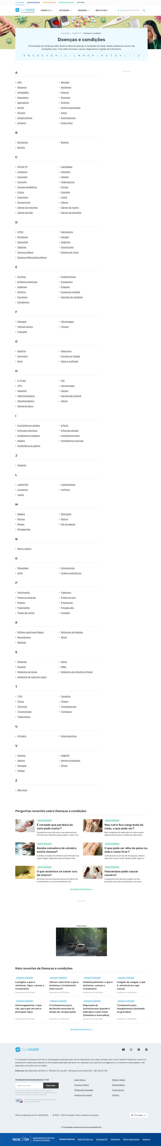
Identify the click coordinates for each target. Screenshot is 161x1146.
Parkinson (66, 592)
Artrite (20, 107)
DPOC (20, 232)
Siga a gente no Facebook (138, 1049)
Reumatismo (24, 637)
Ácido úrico (67, 123)
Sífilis (63, 667)
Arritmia (65, 102)
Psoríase (65, 613)
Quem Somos (79, 1080)
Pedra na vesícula (26, 597)
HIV (63, 380)
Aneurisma (22, 97)
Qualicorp (146, 1139)
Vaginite (65, 755)
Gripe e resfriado (69, 361)
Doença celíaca (25, 252)
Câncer (64, 202)
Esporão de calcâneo (72, 297)
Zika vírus (22, 790)
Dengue (65, 237)
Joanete (21, 465)
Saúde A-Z (76, 33)
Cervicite (22, 182)
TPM (19, 696)
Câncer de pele (25, 212)
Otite (20, 573)
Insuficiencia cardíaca (28, 435)
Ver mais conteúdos (80, 889)
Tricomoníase (24, 711)
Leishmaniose (68, 484)
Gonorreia (22, 356)
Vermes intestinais (70, 760)
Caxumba (22, 177)
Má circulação (68, 524)
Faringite (22, 321)
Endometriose (68, 276)
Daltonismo (67, 232)
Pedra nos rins (68, 597)
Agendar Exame (49, 2)
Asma (64, 113)
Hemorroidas (67, 385)
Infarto (64, 425)
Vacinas (21, 755)
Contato (115, 1095)
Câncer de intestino (27, 207)
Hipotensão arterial (71, 396)
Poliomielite (23, 607)
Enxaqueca (67, 282)
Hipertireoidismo (26, 396)
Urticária (21, 736)
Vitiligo (21, 770)
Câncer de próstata (71, 212)
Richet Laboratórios (131, 1139)
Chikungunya (67, 182)
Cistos (20, 192)
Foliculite (22, 331)
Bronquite (22, 142)
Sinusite (21, 667)
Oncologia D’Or (102, 1139)
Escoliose (22, 297)
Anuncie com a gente (83, 1095)
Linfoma (65, 489)
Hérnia (64, 401)
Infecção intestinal (27, 430)
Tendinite (66, 696)
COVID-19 (22, 166)
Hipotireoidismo (25, 401)
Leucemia (22, 489)
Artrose (21, 113)
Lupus (20, 494)
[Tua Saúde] (25, 10)
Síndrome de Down (27, 672)
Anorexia (65, 97)
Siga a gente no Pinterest (146, 1049)
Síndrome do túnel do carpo (31, 677)
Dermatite (22, 242)
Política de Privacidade (83, 1090)
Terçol (20, 701)
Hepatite (22, 391)
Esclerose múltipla (70, 292)
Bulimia (65, 142)
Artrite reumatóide (70, 107)
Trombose (66, 711)
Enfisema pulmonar (27, 282)
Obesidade (23, 568)
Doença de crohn (70, 252)
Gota (20, 361)
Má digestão (23, 529)
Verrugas (22, 765)
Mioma (64, 519)
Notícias (80, 2)
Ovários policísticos (71, 573)
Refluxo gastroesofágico (30, 632)
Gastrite (21, 351)
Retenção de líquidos (72, 632)
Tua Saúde (19, 2)
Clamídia (65, 192)
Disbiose (21, 247)
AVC (19, 82)
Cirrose (64, 187)
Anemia (65, 92)
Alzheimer (66, 87)
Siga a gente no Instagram (131, 1049)
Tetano (64, 701)
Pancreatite (23, 592)
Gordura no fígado (70, 356)
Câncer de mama (70, 207)
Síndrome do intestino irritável (77, 672)
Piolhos (21, 602)
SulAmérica (115, 1139)
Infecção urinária (70, 430)
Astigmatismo (24, 118)
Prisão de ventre (25, 613)
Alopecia (21, 87)
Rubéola (21, 642)
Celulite (65, 177)
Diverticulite (67, 247)
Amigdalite (23, 92)
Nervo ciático (24, 548)
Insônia (21, 440)
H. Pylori (21, 380)
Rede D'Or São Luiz (85, 1139)
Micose (21, 519)
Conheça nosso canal (123, 1049)
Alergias (65, 82)
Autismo (21, 123)
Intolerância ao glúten (28, 446)
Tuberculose (23, 716)
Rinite (64, 637)
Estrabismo (23, 302)
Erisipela (65, 287)
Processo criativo (81, 1085)
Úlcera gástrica (69, 736)
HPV (19, 385)
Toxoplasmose (68, 706)
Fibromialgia (67, 321)
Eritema (21, 292)
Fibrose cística (25, 326)
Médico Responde (66, 2)
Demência (22, 237)
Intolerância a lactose (72, 440)
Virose (64, 765)
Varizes (21, 760)
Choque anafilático (27, 187)
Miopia (20, 524)
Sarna (64, 661)
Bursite (21, 147)
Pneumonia (67, 602)
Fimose (65, 326)
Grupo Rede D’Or (94, 1127)
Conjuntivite (23, 202)
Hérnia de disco (25, 406)
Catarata (65, 172)
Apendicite (23, 102)
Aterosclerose (68, 118)
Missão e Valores (118, 1080)
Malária (21, 514)
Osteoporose (68, 568)
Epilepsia (22, 287)
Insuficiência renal (70, 435)
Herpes (64, 391)
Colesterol (22, 197)
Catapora (22, 172)
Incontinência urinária (28, 425)
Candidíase (66, 166)
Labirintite (22, 484)
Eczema (21, 276)
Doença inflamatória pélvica (32, 257)
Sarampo (22, 661)
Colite (64, 197)
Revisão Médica (118, 1085)
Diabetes (65, 242)
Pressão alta (67, 607)
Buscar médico (33, 2)
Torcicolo (22, 706)
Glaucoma (66, 351)
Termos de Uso (118, 1090)
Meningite (66, 514)
